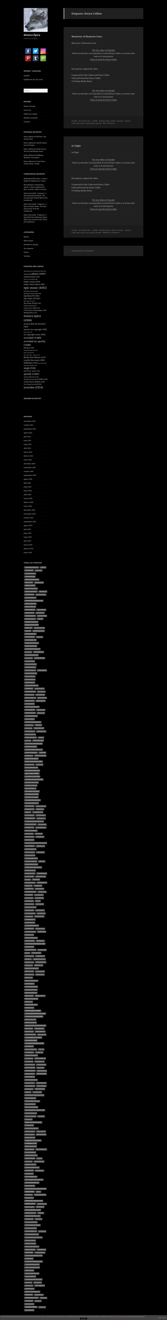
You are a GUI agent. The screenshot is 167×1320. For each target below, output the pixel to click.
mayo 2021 (28, 444)
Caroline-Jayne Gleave (32, 643)
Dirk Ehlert (29, 728)
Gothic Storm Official (32, 308)
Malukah (28, 959)
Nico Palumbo (39, 1028)
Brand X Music (39, 631)
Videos (26, 252)
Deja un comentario (112, 232)
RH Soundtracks (30, 1131)
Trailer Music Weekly (34, 382)
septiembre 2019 (30, 522)
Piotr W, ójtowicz (41, 1083)
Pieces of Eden (30, 1083)
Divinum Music (39, 728)
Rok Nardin (41, 1134)
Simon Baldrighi (31, 1176)
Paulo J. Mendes (40, 1058)
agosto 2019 (28, 525)
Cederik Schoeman (31, 646)
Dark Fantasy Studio (32, 707)
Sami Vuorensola (30, 1152)
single (30, 368)
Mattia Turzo (29, 971)
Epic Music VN (32, 298)
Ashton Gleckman (30, 619)
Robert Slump (41, 1131)
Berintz (28, 631)
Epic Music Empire (32, 782)
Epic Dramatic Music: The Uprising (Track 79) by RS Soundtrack (35, 208)
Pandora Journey (31, 1055)
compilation (29, 688)
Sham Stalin (39, 1170)
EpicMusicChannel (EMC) (32, 293)
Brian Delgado (31, 634)
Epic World (30, 809)
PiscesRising (29, 1089)
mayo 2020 (28, 491)
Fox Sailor (29, 827)
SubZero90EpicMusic (31, 377)
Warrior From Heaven (32, 1291)
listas (27, 953)
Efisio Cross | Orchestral (34, 743)
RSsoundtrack (42, 363)
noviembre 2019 (30, 514)
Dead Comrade (30, 719)
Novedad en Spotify (31, 244)
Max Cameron (40, 971)
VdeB (95, 121)
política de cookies (118, 1316)
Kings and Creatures (31, 938)
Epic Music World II (32, 803)
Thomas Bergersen (32, 1234)
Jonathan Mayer (30, 922)
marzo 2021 (28, 452)
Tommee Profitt (40, 1252)
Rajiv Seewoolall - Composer (34, 193)
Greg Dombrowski (30, 870)
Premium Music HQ (31, 350)
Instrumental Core (31, 891)
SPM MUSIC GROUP (32, 371)
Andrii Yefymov (30, 612)
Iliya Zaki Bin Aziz (30, 882)
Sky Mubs (29, 1194)
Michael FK (29, 977)
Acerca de (27, 110)
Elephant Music (31, 746)
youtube (33, 387)
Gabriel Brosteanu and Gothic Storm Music (36, 843)
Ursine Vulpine (39, 1285)
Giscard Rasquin (30, 855)
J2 (38, 901)
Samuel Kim (30, 1158)
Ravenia (41, 1116)
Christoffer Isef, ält (31, 664)
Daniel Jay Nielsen (30, 697)
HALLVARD (42, 873)
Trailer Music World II (32, 1267)
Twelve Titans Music (32, 1273)
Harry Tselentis (29, 876)
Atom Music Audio (31, 622)
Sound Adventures (40, 1194)
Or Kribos (39, 1052)
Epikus (28, 812)
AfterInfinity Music (39, 271)
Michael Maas (30, 983)
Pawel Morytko (40, 1061)
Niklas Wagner (40, 1031)
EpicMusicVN (31, 296)
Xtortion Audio (29, 1304)
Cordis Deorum (40, 688)
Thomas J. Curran (30, 1240)
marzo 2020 (28, 498)
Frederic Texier (29, 836)
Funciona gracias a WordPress (83, 251)
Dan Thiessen (30, 704)
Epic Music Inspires (31, 785)
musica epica (33, 1011)
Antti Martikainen (30, 616)
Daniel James (40, 694)
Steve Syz (40, 1207)
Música (26, 237)
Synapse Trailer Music (33, 1216)
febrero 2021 (28, 456)
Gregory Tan (30, 873)
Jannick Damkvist (30, 913)
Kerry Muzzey (29, 934)
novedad (32, 337)
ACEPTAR (83, 1318)
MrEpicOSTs (30, 313)
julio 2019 (27, 529)
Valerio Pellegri (30, 1288)
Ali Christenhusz (41, 594)
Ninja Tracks (28, 332)
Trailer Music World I (32, 1264)
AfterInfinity (28, 271)
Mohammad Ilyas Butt (31, 998)
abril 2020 (27, 495)
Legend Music (29, 946)
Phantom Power (30, 1070)
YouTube (27, 256)
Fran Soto (39, 833)
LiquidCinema (30, 950)
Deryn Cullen (29, 725)
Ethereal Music (41, 815)
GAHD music (40, 846)
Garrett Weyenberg (30, 849)
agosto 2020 (28, 479)
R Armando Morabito (31, 1113)
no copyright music (35, 334)
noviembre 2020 (30, 467)
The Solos (42, 1231)
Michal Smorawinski (31, 992)
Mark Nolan (29, 965)
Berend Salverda (39, 628)
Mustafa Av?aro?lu (30, 1019)
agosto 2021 (28, 433)
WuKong (43, 1297)
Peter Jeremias (30, 1067)
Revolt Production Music (32, 1128)
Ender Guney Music (34, 284)
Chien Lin (28, 652)
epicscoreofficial (41, 806)
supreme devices (30, 1213)
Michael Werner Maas (31, 989)
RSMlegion (30, 363)
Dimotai (38, 725)
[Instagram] (43, 51)
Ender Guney (32, 281)
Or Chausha (29, 1052)
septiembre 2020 (30, 475)
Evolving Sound (30, 818)
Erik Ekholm (38, 812)
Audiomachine (32, 277)
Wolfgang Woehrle (32, 1298)
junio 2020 (27, 487)
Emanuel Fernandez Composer (34, 749)
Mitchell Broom (40, 995)
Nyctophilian (29, 1046)
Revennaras (29, 1125)
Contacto (27, 122)
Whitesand (29, 1294)
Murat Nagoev (29, 1007)
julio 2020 (27, 483)
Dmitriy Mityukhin (30, 731)
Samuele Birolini (31, 1155)
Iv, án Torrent (39, 895)
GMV (41, 861)
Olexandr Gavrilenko (31, 1049)
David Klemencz (30, 713)
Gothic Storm (30, 306)
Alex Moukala (29, 594)
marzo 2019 (28, 545)
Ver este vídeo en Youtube (103, 50)
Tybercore (28, 1282)
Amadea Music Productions (34, 600)
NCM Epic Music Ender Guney (35, 1025)
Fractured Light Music (31, 830)
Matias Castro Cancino (32, 968)
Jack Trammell (29, 904)
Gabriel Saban (30, 846)
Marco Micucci (29, 962)
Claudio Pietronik (30, 679)
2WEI (43, 567)
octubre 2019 (28, 518)
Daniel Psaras (42, 697)
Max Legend (40, 974)
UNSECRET (29, 1285)
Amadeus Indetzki (31, 603)
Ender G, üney (40, 755)
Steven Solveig (30, 1207)
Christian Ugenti (30, 661)
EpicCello (39, 764)
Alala (27, 274)
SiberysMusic (29, 1173)
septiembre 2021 (30, 429)
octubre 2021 (28, 425)
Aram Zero (42, 616)
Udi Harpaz (38, 1282)
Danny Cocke (30, 701)
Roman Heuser (30, 1137)
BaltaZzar (29, 628)
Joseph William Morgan (32, 925)
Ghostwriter (40, 852)
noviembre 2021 (30, 421)
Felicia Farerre (31, 824)
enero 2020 (28, 506)
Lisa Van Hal (42, 950)
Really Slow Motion (35, 357)
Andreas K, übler (30, 606)
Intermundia (42, 891)
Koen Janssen (30, 941)
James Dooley (29, 910)
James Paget (40, 910)
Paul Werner (29, 1061)
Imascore (29, 885)
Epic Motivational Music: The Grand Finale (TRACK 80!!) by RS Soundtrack (36, 198)
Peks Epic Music (30, 1064)
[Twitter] (36, 51)
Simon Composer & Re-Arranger (34, 1179)
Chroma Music (42, 670)
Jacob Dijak (39, 904)
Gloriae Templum (31, 858)
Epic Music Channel (31, 291)
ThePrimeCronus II (31, 1231)
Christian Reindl (39, 658)
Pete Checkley (41, 1064)
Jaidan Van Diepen (30, 907)
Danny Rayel (41, 701)
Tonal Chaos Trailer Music (34, 1255)
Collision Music (30, 682)
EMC (34, 279)
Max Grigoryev (29, 974)
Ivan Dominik (39, 898)
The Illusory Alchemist (31, 1222)
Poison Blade (37, 1092)
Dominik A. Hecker (30, 734)
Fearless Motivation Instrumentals (34, 821)
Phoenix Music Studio (31, 1079)
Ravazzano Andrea (30, 1116)
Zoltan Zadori (29, 1310)
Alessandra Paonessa (31, 588)
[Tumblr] (36, 58)
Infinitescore (29, 888)
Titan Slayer (41, 1249)
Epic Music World (32, 303)
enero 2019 (28, 552)
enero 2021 (28, 460)
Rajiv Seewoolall (29, 352)
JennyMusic (29, 916)
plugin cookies (162, 1317)
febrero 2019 (28, 549)
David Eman (40, 710)
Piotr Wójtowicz (30, 1086)
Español (26, 76)
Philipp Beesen (42, 1070)
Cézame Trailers (30, 691)
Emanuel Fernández (31, 752)
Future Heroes (29, 840)
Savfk (39, 1158)
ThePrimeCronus (31, 379)
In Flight (76, 145)
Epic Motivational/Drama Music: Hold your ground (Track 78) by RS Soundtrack (35, 219)
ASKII (40, 619)
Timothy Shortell (30, 1249)
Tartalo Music (29, 1219)
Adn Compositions (30, 573)
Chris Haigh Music (32, 655)
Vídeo (75, 121)
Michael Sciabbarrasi (31, 986)
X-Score (38, 1301)
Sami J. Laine (29, 1149)
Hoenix (28, 879)
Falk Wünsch (41, 818)
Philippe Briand (30, 1074)
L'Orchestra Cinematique (35, 310)
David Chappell (30, 710)
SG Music (29, 1170)
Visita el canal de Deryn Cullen (103, 59)
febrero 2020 (28, 502)
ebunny (28, 740)
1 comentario (110, 123)
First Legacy (42, 824)
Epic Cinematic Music (31, 767)
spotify (31, 373)
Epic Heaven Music (32, 770)
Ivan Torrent (29, 901)
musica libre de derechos (35, 1013)
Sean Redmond (39, 1161)
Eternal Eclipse (30, 815)
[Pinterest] (28, 58)
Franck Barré (29, 833)
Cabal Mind (30, 637)
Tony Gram (29, 1258)
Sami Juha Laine (41, 1149)
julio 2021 (27, 437)
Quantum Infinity (30, 1104)
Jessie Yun (39, 916)
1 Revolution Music (32, 567)
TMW (43, 379)
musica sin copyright (35, 329)
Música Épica (32, 35)
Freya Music (40, 836)
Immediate (38, 885)
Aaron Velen (29, 570)
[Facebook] (28, 51)
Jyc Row (41, 931)
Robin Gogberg (30, 1134)
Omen (41, 1049)
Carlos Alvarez (31, 640)
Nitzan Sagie (41, 1034)
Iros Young (29, 895)
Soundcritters (29, 1197)
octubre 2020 (28, 471)
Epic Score (30, 806)
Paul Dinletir (29, 1058)
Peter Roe (40, 1067)
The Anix (38, 1219)
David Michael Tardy (31, 716)
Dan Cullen (41, 691)
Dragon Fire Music (31, 737)
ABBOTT (38, 570)
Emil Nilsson (29, 755)
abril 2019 (27, 541)
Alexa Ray (43, 591)
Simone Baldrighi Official (32, 1182)
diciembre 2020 (29, 464)
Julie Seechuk (40, 928)
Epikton (40, 809)
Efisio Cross (28, 279)
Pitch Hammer (40, 1089)
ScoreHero (29, 1161)
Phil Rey (29, 348)
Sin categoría (28, 248)
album (38, 273)
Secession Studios (30, 365)
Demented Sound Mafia (33, 722)
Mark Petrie (38, 965)
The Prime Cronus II (31, 1228)
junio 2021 (27, 440)
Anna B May (40, 612)
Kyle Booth (40, 941)
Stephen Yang (42, 1203)
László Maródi (40, 956)
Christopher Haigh (30, 670)
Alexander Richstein (31, 591)
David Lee (41, 713)
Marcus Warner (40, 962)
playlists (28, 1092)
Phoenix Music (30, 1076)
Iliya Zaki (36, 879)
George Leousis (30, 852)
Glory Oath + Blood (31, 861)
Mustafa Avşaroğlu (31, 1022)
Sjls (38, 1191)
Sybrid (40, 1213)
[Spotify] (43, 58)
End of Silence (30, 764)
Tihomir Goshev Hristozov (32, 1246)
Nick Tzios (29, 1028)
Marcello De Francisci (39, 959)
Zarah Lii (42, 1307)
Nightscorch (29, 1031)
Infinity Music (39, 888)
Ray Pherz (29, 1119)
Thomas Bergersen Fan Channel (34, 1237)
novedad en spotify (34, 1043)
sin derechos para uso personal (36, 1189)
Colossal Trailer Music (32, 685)
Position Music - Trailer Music (34, 1095)
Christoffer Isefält (30, 667)
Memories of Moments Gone (87, 36)
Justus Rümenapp (30, 931)
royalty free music (34, 360)
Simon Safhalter (30, 1185)
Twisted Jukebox (30, 1276)
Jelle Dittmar (41, 913)
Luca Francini (36, 953)
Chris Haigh (38, 652)
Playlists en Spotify (31, 118)
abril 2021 (27, 448)
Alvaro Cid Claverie (30, 597)
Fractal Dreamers (40, 827)
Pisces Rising (41, 1086)
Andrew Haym (41, 609)
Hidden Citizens (41, 876)
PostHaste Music (30, 1098)
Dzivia (41, 737)
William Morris (39, 1294)
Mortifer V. (29, 1001)
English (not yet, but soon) (33, 79)
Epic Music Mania (30, 788)
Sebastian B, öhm (30, 1164)
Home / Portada (29, 106)
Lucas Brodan (29, 956)
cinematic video (31, 673)
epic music (35, 288)
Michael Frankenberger (31, 980)
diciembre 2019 (29, 510)
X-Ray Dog (29, 1301)
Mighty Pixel (29, 995)
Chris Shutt (29, 658)
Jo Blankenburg (30, 919)
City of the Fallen (30, 676)
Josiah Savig (29, 928)
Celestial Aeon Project (33, 649)
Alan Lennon (39, 582)
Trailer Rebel (29, 1270)
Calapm (39, 637)
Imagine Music (42, 882)
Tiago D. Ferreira (30, 1243)
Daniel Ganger (29, 694)
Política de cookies (30, 114)
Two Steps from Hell (32, 384)
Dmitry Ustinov (41, 731)
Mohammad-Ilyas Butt (32, 179)
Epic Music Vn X (29, 301)
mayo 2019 (28, 537)
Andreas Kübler (30, 609)
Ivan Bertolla (29, 898)
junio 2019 (27, 533)
